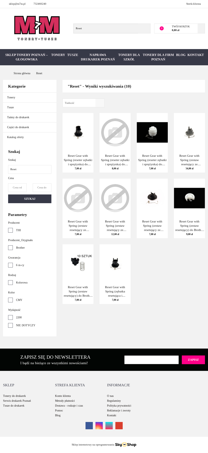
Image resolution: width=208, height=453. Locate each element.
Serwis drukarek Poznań (17, 400)
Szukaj (29, 198)
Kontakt (195, 55)
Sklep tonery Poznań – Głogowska (26, 57)
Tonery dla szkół (129, 57)
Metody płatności (65, 400)
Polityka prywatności (119, 405)
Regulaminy (114, 400)
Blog (180, 55)
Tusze (72, 55)
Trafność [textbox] (69, 102)
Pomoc (59, 410)
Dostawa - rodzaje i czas (69, 405)
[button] (8, 385)
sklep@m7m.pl (17, 3)
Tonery (58, 55)
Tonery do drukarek (14, 395)
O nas (110, 395)
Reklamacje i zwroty (119, 410)
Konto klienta (63, 395)
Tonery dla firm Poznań (158, 57)
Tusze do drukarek (13, 405)
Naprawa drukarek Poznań (98, 57)
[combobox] (84, 103)
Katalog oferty (15, 137)
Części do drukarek (18, 127)
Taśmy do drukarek (18, 117)
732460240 (40, 3)
